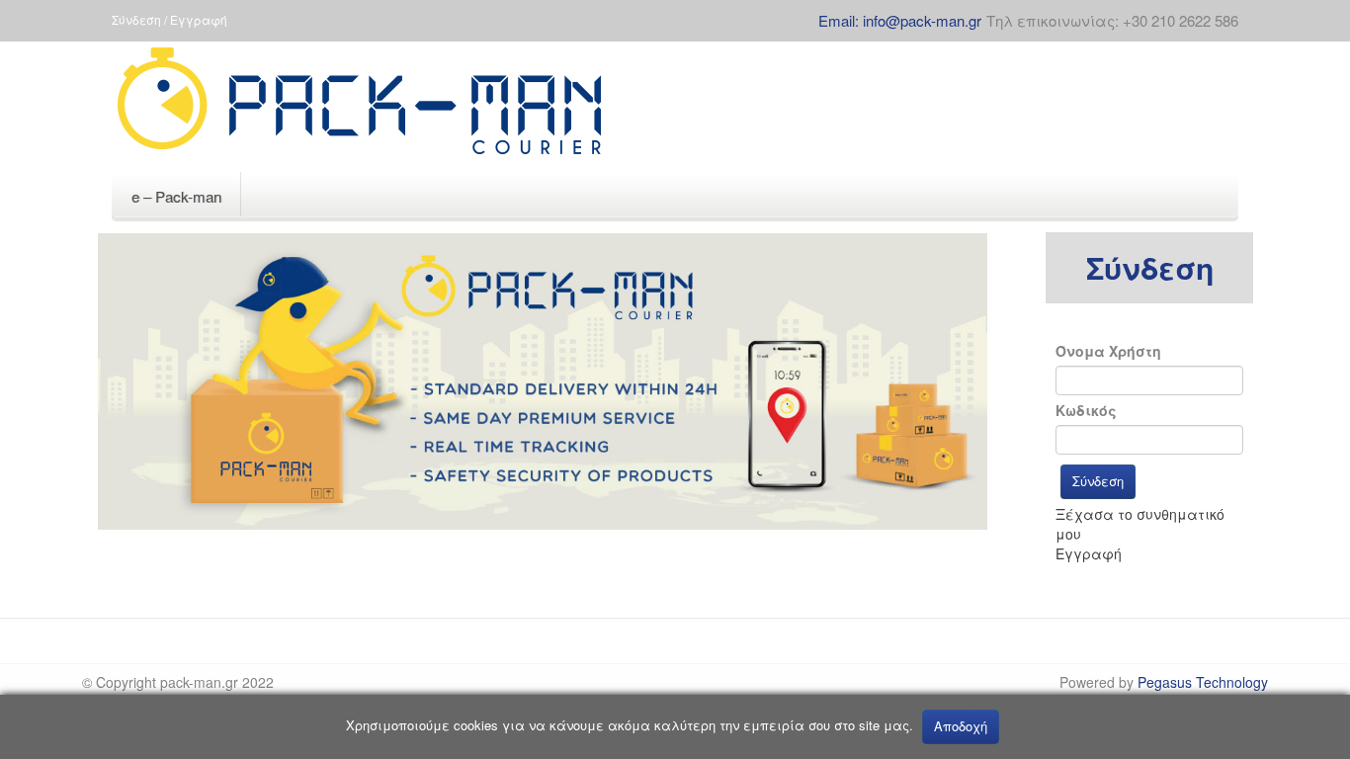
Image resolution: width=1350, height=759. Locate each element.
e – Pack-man (176, 196)
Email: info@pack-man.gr (899, 20)
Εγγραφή (1088, 553)
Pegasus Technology (1203, 682)
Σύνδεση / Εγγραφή (169, 19)
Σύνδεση (1098, 480)
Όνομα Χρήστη (1108, 351)
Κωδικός (1086, 410)
